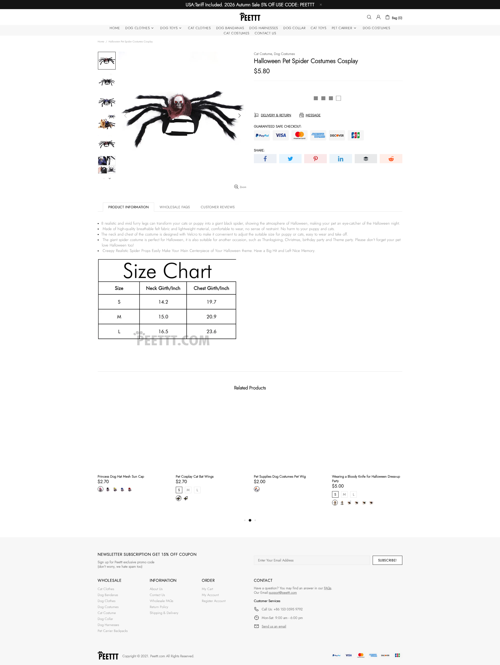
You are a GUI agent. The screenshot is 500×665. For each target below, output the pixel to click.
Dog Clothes (106, 601)
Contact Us (157, 595)
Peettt (250, 17)
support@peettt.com (283, 592)
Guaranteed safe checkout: (278, 126)
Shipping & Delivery (164, 613)
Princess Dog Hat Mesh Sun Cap (121, 476)
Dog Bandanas (108, 595)
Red (129, 489)
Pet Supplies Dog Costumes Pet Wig (280, 476)
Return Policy (159, 607)
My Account (210, 595)
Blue (122, 489)
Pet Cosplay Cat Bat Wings (195, 476)
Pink (100, 489)
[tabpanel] (133, 452)
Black (107, 489)
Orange (256, 489)
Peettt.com (157, 656)
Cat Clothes (106, 589)
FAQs (327, 588)
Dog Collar (105, 619)
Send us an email (274, 626)
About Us (156, 589)
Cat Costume (107, 613)
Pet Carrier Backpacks (113, 631)
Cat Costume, (263, 54)
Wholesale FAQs (161, 601)
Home (101, 41)
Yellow (115, 489)
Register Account (214, 601)
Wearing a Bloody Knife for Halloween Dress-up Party (366, 478)
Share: (259, 150)
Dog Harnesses (108, 625)
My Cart (207, 589)
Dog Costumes (284, 54)
